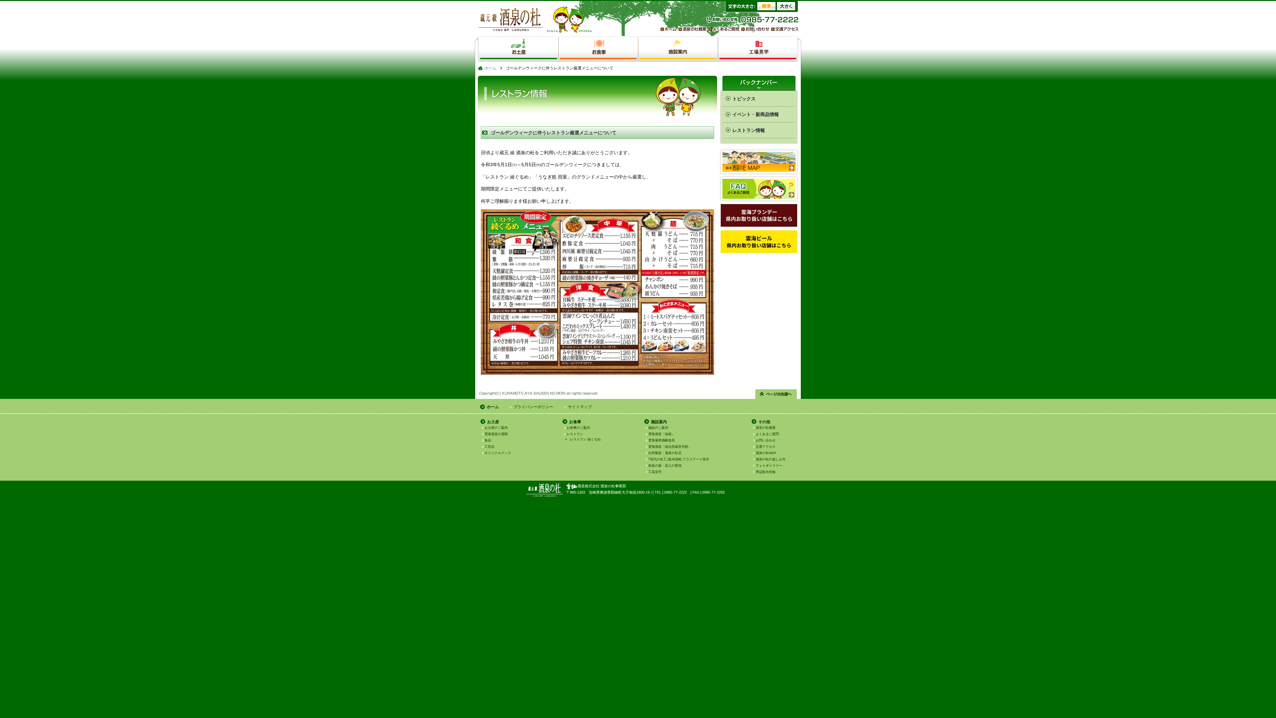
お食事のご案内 (578, 427)
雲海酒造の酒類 (496, 434)
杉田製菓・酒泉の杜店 (665, 453)
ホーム (490, 68)
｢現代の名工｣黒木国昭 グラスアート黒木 (678, 459)
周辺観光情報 (766, 472)
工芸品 (489, 446)
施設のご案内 (658, 427)
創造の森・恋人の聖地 (665, 465)
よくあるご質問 (767, 434)
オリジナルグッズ (497, 453)
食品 (487, 440)
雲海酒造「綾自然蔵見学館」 (669, 446)
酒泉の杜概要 (766, 427)
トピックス (744, 98)
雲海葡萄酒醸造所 (661, 440)
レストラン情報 (748, 130)
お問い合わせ (766, 440)
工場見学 (655, 472)
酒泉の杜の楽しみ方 (771, 459)
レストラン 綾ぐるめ (585, 439)
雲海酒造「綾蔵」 (661, 434)
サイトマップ (580, 407)
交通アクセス (766, 446)
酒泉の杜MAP (766, 453)
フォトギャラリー (769, 465)
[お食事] (598, 41)
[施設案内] (678, 41)
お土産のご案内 (496, 427)
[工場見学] (758, 41)
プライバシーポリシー (533, 407)
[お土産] (519, 41)
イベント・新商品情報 (755, 114)
